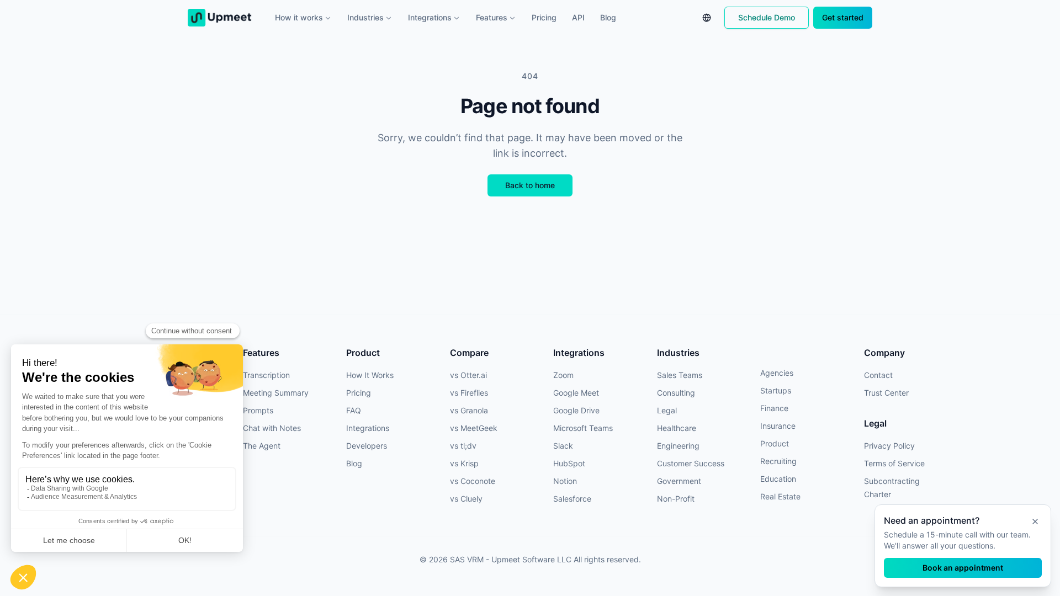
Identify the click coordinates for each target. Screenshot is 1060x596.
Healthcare (676, 428)
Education (778, 478)
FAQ (353, 410)
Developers (366, 445)
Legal (667, 410)
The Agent (261, 445)
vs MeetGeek (473, 428)
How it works (299, 17)
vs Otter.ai (468, 375)
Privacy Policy (889, 445)
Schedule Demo (766, 17)
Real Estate (780, 496)
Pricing (544, 17)
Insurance (778, 425)
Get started (842, 17)
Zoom (563, 375)
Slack (563, 445)
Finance (774, 408)
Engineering (678, 445)
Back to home (530, 185)
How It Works (370, 375)
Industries (365, 17)
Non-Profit (676, 498)
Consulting (676, 392)
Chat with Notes (272, 428)
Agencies (776, 372)
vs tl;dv (463, 445)
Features (491, 17)
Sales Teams (679, 375)
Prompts (258, 410)
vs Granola (469, 410)
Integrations (430, 17)
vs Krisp (464, 463)
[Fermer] (1035, 521)
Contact (878, 375)
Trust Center (886, 392)
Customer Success (690, 463)
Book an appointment (963, 567)
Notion (565, 481)
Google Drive (576, 410)
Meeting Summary (276, 392)
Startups (775, 390)
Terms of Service (894, 463)
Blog (608, 17)
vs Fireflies (469, 392)
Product (774, 443)
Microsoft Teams (583, 428)
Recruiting (778, 461)
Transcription (266, 375)
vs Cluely (466, 498)
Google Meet (576, 392)
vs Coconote (472, 481)
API (578, 17)
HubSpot (569, 463)
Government (679, 481)
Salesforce (572, 498)
